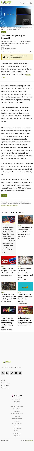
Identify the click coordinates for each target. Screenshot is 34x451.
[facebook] (16, 373)
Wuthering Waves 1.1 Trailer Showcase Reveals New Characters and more (25, 272)
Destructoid (17, 416)
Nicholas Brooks (6, 301)
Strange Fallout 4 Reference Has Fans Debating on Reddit (8, 296)
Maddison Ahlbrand (23, 280)
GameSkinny (17, 421)
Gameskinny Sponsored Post (7, 249)
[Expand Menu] (27, 3)
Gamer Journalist (17, 418)
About (3, 380)
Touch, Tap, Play (17, 428)
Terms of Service (5, 383)
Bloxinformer (17, 433)
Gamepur (17, 404)
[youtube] (20, 373)
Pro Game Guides (17, 399)
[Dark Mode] (24, 3)
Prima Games (17, 409)
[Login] (31, 3)
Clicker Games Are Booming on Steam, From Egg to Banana (25, 297)
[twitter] (12, 373)
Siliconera (17, 411)
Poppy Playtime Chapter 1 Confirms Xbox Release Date (8, 270)
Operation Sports (17, 423)
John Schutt (21, 236)
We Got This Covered (17, 413)
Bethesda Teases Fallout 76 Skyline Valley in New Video (25, 320)
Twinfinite (17, 401)
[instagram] (7, 373)
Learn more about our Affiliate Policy (9, 205)
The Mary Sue (17, 426)
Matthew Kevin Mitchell (24, 325)
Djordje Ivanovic (22, 303)
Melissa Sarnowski (6, 275)
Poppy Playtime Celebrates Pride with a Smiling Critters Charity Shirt (7, 322)
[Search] (20, 3)
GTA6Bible (17, 435)
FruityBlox (17, 431)
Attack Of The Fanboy (17, 406)
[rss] (3, 373)
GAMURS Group (29, 440)
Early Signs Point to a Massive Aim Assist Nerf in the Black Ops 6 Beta (25, 230)
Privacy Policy (5, 385)
